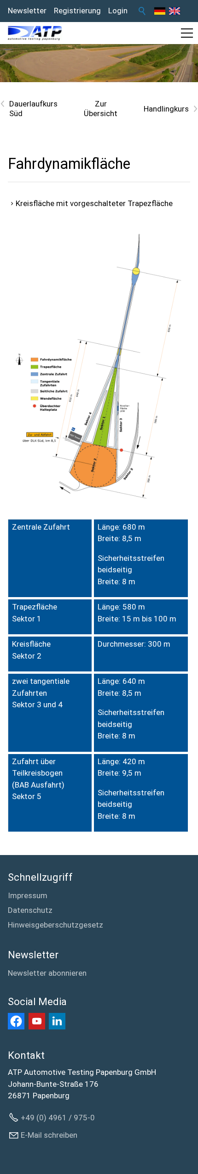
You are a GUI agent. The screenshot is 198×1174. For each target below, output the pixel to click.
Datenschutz (30, 910)
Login (118, 10)
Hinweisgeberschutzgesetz (55, 924)
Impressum (27, 895)
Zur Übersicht (100, 108)
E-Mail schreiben (49, 1135)
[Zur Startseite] (35, 33)
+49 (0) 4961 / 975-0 (58, 1117)
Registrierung (77, 10)
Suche (142, 11)
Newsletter (27, 10)
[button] (187, 33)
